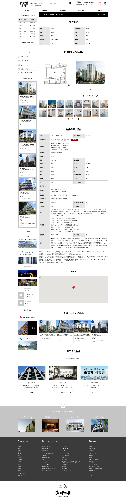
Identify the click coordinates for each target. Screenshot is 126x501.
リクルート (92, 475)
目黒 (58, 145)
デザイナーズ (45, 450)
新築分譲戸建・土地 (94, 466)
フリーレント (65, 459)
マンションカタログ (67, 471)
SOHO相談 (64, 468)
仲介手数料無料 (66, 455)
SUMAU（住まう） (94, 471)
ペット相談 (64, 464)
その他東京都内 (22, 473)
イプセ (43, 459)
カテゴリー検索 (93, 453)
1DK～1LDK (65, 448)
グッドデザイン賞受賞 (47, 453)
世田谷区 (20, 457)
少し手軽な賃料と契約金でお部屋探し (71, 462)
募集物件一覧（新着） (47, 446)
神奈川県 (20, 475)
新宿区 (19, 464)
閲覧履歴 (63, 10)
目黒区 (19, 450)
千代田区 (20, 459)
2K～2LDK (64, 450)
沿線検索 (91, 450)
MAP (74, 140)
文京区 (19, 466)
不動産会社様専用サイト (95, 459)
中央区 (19, 462)
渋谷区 (19, 446)
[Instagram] (99, 3)
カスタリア (44, 462)
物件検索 (45, 10)
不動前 (59, 143)
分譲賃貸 (44, 455)
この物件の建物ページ (27, 42)
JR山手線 (53, 145)
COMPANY (99, 10)
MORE (32, 392)
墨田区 (19, 471)
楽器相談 (64, 466)
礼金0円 (64, 457)
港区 (19, 448)
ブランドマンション (47, 464)
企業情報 (91, 446)
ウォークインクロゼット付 (48, 468)
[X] (104, 3)
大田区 (19, 455)
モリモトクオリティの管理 (95, 468)
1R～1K (64, 446)
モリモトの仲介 (93, 464)
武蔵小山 (60, 149)
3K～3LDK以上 (65, 453)
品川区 (19, 453)
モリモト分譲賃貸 (46, 457)
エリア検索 (92, 448)
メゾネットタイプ (46, 471)
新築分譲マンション (94, 462)
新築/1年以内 (45, 448)
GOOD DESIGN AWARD (95, 473)
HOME (27, 10)
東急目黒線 (54, 143)
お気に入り (81, 10)
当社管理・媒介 (45, 466)
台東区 (19, 468)
